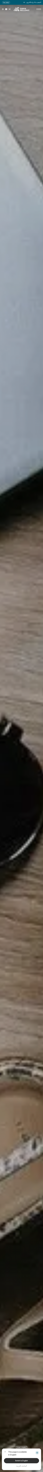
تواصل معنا (6, 2)
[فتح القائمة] (38, 9)
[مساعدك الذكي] (10, 9)
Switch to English (21, 1461)
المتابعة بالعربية (21, 1466)
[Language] (3, 9)
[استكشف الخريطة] (6, 9)
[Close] (5, 1451)
